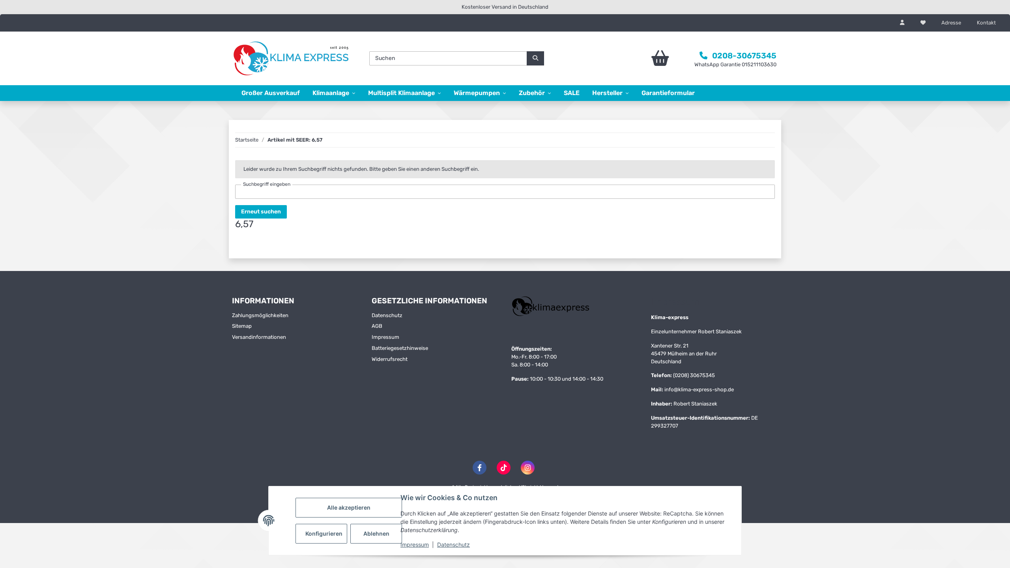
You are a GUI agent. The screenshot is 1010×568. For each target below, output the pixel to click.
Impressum (414, 544)
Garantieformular (668, 93)
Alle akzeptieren (348, 507)
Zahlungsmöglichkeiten (260, 315)
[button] (902, 23)
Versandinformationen (259, 337)
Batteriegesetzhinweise (400, 348)
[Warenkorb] (638, 58)
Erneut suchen (261, 211)
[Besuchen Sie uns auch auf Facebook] (479, 467)
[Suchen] (535, 58)
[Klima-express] (292, 58)
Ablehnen (376, 533)
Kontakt (986, 23)
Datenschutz (453, 544)
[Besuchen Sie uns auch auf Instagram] (527, 467)
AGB (377, 326)
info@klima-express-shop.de (699, 389)
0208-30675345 (744, 55)
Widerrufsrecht (390, 359)
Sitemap (242, 326)
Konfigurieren (323, 533)
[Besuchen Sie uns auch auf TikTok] (503, 467)
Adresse (951, 23)
